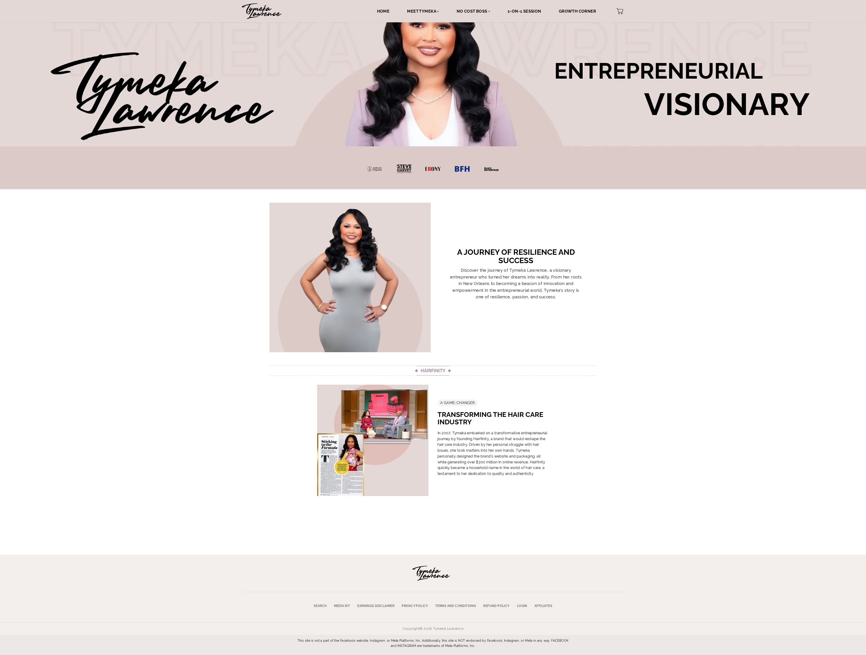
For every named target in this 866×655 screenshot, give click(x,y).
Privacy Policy (415, 606)
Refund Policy (496, 606)
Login (522, 606)
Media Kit (342, 606)
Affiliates (543, 606)
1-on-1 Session (524, 11)
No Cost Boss (472, 11)
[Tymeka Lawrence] (261, 11)
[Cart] (620, 11)
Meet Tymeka (422, 11)
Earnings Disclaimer (375, 606)
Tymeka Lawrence (448, 629)
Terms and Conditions (455, 606)
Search (320, 606)
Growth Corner (577, 11)
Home (383, 11)
